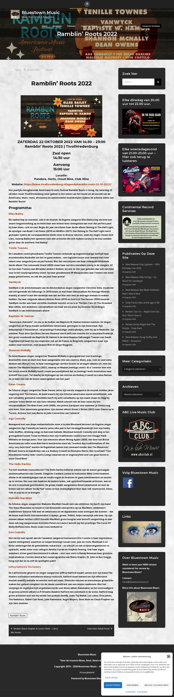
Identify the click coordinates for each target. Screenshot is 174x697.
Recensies (57, 26)
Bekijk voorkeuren (156, 685)
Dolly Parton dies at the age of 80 (142, 302)
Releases (71, 26)
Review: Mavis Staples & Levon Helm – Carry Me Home (34, 630)
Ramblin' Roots (18, 615)
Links (120, 26)
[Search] (157, 82)
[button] (168, 656)
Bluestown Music (41, 12)
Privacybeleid (142, 691)
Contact (132, 26)
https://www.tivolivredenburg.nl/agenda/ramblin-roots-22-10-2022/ (67, 184)
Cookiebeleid (130, 691)
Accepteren (113, 685)
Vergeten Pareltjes (151, 26)
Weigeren (133, 685)
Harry (18, 69)
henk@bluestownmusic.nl (135, 581)
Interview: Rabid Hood (98, 628)
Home (44, 26)
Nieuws (50, 69)
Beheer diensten (111, 677)
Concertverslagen (89, 26)
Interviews (108, 26)
